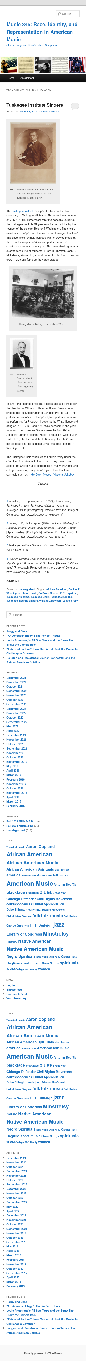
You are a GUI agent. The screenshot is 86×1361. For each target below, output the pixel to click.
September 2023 (16, 704)
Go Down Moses (48, 593)
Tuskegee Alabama (17, 597)
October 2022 (14, 717)
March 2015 (13, 801)
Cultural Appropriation (47, 904)
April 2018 (12, 770)
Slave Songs (50, 963)
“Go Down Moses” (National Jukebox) (52, 474)
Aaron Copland (40, 846)
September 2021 (16, 748)
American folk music (53, 875)
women (44, 968)
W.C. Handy (31, 969)
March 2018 (13, 775)
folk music (52, 915)
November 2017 (16, 784)
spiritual (72, 593)
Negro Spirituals (20, 956)
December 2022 (16, 709)
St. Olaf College (15, 969)
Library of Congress (24, 934)
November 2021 (16, 739)
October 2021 (14, 744)
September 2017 (16, 793)
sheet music (30, 962)
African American (56, 589)
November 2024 (16, 682)
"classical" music (15, 847)
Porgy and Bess (16, 631)
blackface (15, 892)
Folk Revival (70, 916)
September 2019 (16, 762)
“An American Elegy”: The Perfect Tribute (33, 635)
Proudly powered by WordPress (43, 1353)
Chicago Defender (21, 898)
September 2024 (16, 691)
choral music (29, 593)
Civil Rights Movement (54, 898)
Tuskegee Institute (23, 211)
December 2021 (16, 735)
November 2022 (16, 713)
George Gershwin (17, 925)
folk (36, 916)
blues (45, 892)
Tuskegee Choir (39, 597)
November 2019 (16, 753)
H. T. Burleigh (41, 925)
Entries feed (14, 989)
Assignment (27, 77)
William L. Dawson (50, 600)
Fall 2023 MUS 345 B (19, 821)
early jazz (34, 909)
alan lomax (62, 869)
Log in (10, 985)
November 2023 (16, 695)
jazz (58, 924)
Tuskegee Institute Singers (34, 105)
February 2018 (15, 779)
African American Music (32, 862)
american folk (29, 875)
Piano (74, 956)
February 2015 (15, 806)
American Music (29, 883)
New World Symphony (48, 956)
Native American (34, 941)
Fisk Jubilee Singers (19, 916)
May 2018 (12, 766)
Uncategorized (26, 589)
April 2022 (12, 731)
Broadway (59, 893)
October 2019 (14, 757)
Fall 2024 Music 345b (19, 826)
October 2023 (14, 700)
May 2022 (12, 726)
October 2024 (14, 686)
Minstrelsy (56, 933)
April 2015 (12, 797)
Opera (65, 956)
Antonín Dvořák (65, 884)
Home (11, 77)
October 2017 (14, 788)
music (11, 941)
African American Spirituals (30, 869)
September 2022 (16, 722)
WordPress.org (16, 998)
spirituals (69, 963)
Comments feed (16, 994)
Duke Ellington (17, 909)
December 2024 (16, 678)
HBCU (62, 593)
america (13, 875)
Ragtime (13, 963)
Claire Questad (50, 111)
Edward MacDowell (53, 909)
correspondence (18, 904)
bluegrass (32, 893)
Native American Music (35, 949)
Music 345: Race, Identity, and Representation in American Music (42, 32)
